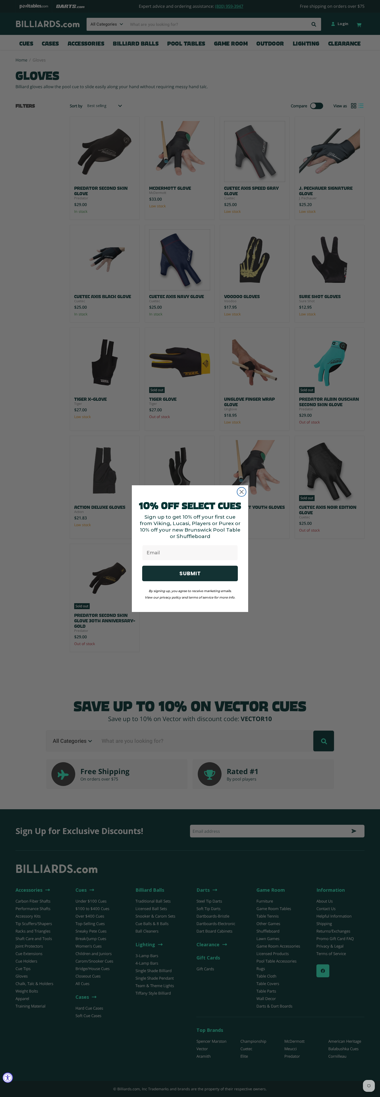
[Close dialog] (241, 491)
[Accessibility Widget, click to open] (8, 1077)
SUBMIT (190, 573)
